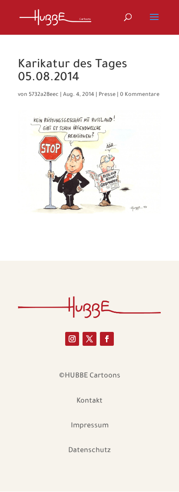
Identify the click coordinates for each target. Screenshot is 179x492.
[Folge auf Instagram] (72, 339)
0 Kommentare (139, 95)
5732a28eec (44, 95)
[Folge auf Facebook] (107, 339)
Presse (107, 95)
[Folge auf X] (89, 339)
